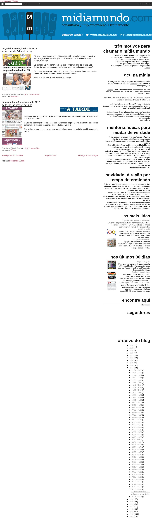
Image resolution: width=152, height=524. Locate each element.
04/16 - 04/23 (137, 457)
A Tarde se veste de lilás (17, 105)
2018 (132, 365)
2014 (132, 504)
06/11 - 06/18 (137, 440)
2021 (132, 358)
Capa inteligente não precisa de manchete (134, 282)
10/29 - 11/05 (137, 393)
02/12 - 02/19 (137, 477)
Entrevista (111, 112)
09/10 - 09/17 (137, 407)
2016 (132, 499)
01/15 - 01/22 (137, 487)
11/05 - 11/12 (137, 390)
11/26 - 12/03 (137, 383)
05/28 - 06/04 (137, 445)
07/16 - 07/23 (137, 427)
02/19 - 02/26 (137, 474)
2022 (132, 355)
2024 (132, 350)
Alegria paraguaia (143, 262)
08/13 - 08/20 (137, 417)
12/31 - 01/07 (137, 370)
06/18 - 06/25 (137, 437)
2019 (132, 363)
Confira (147, 68)
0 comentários (34, 94)
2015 (132, 502)
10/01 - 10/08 (137, 400)
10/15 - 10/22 (137, 397)
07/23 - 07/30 (137, 425)
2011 (132, 512)
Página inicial (50, 155)
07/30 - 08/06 (137, 422)
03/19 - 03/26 (137, 467)
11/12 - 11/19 (137, 388)
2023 (132, 353)
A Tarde (13, 150)
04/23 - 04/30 (137, 455)
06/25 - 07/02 (137, 435)
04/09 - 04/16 (137, 459)
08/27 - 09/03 (137, 412)
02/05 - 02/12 (137, 479)
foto (12, 96)
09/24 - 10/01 (137, 402)
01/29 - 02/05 (137, 482)
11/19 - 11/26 (137, 385)
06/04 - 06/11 (137, 442)
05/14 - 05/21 (137, 447)
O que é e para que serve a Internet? (136, 220)
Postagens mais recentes (12, 155)
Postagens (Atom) (16, 161)
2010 (132, 514)
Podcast (110, 90)
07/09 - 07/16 (137, 430)
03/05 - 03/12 (137, 472)
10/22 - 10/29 (137, 395)
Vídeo (112, 104)
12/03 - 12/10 (137, 380)
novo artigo (134, 84)
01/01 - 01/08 (137, 497)
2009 (132, 516)
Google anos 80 (144, 229)
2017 (132, 368)
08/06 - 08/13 (137, 420)
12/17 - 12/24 (137, 375)
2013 (132, 507)
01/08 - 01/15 (137, 489)
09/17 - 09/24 (137, 405)
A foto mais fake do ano (17, 51)
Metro (16, 96)
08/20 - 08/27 (137, 415)
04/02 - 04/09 (137, 462)
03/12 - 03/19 (137, 469)
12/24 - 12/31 (137, 373)
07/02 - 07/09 (137, 432)
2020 (132, 360)
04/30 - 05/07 (137, 452)
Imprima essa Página (9, 1)
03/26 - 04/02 (137, 464)
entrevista (143, 98)
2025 (132, 348)
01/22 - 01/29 (137, 484)
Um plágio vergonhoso (141, 239)
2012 (132, 509)
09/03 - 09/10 (137, 410)
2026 (132, 346)
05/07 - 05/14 (137, 450)
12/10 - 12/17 (137, 378)
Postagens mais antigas (88, 155)
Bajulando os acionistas (141, 272)
